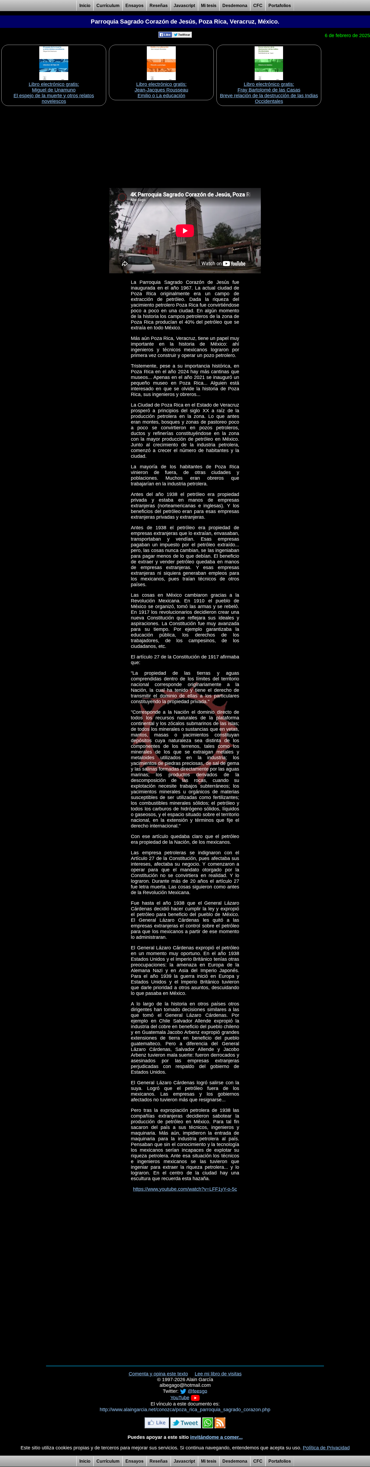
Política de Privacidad (326, 1447)
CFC (257, 5)
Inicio (84, 5)
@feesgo (197, 1391)
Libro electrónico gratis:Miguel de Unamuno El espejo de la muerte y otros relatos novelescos (54, 93)
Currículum (107, 5)
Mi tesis (208, 5)
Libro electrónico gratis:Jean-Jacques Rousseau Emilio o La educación (161, 90)
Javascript (184, 5)
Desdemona (234, 5)
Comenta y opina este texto (158, 1374)
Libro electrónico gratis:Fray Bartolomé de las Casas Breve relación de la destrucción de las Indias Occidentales (269, 93)
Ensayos (134, 5)
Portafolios (279, 5)
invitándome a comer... (216, 1437)
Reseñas (159, 5)
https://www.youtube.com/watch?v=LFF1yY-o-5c (185, 1189)
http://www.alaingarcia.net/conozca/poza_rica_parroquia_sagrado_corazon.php (185, 1409)
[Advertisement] (185, 145)
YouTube (179, 1397)
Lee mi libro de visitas (218, 1374)
